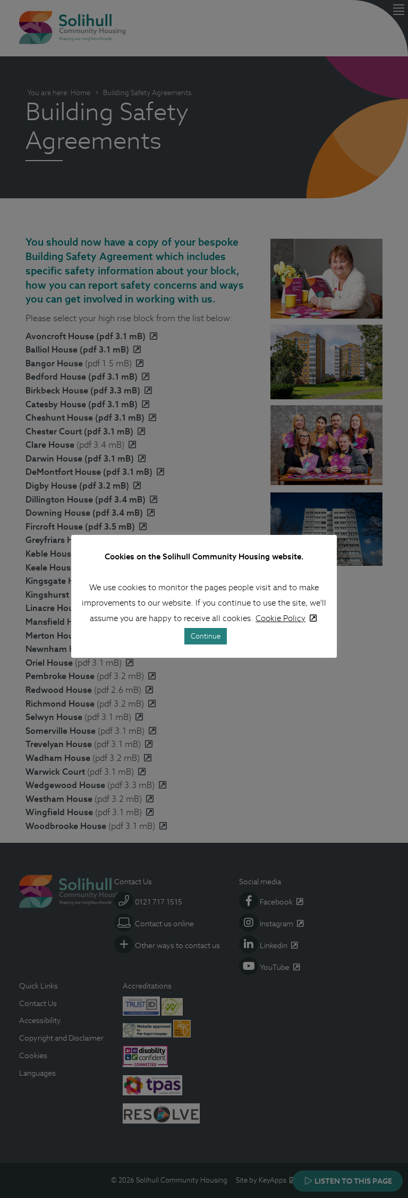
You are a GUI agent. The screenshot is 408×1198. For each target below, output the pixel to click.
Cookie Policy (280, 618)
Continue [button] (205, 636)
